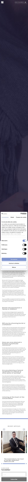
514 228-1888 (20, 2)
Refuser (14, 267)
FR (23, 2)
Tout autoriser (14, 259)
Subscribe (14, 479)
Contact (16, 2)
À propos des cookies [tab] (21, 217)
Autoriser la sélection (14, 263)
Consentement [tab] (5, 217)
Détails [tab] (12, 217)
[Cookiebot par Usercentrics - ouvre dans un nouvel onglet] (20, 214)
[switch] (24, 245)
